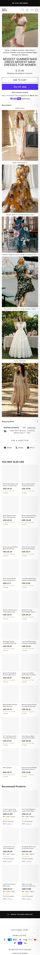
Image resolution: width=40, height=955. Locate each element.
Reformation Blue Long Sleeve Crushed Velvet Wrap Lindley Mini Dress (10, 485)
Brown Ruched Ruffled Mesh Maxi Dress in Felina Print (29, 768)
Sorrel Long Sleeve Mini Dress (9, 885)
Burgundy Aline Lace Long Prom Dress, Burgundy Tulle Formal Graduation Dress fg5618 (29, 848)
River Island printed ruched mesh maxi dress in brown (9, 579)
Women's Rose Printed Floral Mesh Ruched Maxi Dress (29, 706)
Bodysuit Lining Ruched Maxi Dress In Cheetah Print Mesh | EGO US (29, 611)
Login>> (10, 824)
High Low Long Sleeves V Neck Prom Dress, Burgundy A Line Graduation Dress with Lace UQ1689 (29, 885)
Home (7, 50)
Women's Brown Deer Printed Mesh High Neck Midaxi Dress (10, 611)
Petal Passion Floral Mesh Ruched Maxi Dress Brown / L (9, 516)
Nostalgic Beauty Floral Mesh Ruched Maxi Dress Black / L (10, 642)
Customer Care (19, 930)
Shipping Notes (8, 421)
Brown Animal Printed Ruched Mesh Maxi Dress (29, 516)
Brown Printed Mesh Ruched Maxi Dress (9, 674)
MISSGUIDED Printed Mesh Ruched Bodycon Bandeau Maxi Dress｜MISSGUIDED (10, 706)
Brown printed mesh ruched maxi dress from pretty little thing (29, 485)
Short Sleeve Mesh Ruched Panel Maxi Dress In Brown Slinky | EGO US (29, 737)
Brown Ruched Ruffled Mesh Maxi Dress (10, 548)
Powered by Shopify (20, 953)
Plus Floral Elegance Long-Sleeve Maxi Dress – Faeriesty (28, 810)
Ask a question (20, 440)
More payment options (20, 92)
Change (31, 427)
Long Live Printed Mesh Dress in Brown (29, 674)
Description (6, 105)
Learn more (26, 98)
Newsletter (19, 935)
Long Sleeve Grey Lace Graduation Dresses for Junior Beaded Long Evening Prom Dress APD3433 (10, 848)
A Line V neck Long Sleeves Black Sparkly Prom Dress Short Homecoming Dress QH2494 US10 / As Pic (10, 810)
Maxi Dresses (7, 767)
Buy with (20, 87)
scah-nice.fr (4, 9)
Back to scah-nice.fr (22, 914)
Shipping (10, 73)
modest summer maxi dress (22, 50)
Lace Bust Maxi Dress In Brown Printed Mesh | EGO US (29, 579)
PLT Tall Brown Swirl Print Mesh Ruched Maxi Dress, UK (10, 737)
